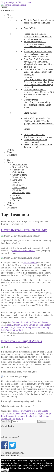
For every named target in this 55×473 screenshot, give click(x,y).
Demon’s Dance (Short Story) (19, 188)
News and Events (40, 322)
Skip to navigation (9, 2)
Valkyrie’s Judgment (21, 192)
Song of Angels (8, 418)
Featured (15, 322)
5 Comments (17, 224)
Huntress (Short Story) (18, 183)
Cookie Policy (7, 426)
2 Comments (9, 335)
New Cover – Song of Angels (21, 341)
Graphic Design (8, 327)
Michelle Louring (45, 332)
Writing (19, 330)
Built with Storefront (10, 455)
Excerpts (16, 200)
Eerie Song (17, 180)
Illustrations (26, 322)
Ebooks (39, 325)
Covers (31, 325)
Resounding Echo (20, 167)
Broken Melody (19, 177)
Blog (9, 15)
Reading (45, 327)
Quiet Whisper (18, 172)
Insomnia (36, 327)
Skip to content (24, 2)
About (9, 152)
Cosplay (10, 150)
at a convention (30, 262)
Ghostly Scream (19, 175)
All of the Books (19, 164)
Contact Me (12, 155)
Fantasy (47, 325)
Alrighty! (5, 470)
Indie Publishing (23, 327)
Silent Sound (18, 170)
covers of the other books (23, 250)
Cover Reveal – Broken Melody (24, 230)
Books (10, 17)
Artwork (16, 195)
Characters (17, 197)
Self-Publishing (8, 330)
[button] (8, 10)
